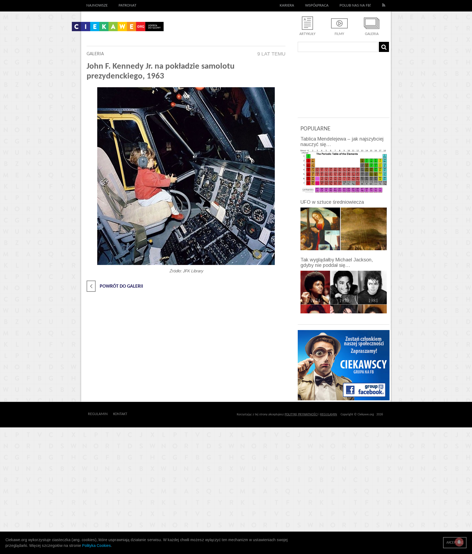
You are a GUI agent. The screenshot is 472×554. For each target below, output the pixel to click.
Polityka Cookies (96, 545)
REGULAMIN (328, 414)
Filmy (339, 34)
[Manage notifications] (459, 542)
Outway (139, 414)
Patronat (127, 6)
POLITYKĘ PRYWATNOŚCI (301, 414)
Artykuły (307, 34)
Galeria (372, 34)
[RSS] (384, 5)
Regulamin (98, 414)
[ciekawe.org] (118, 28)
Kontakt (120, 414)
